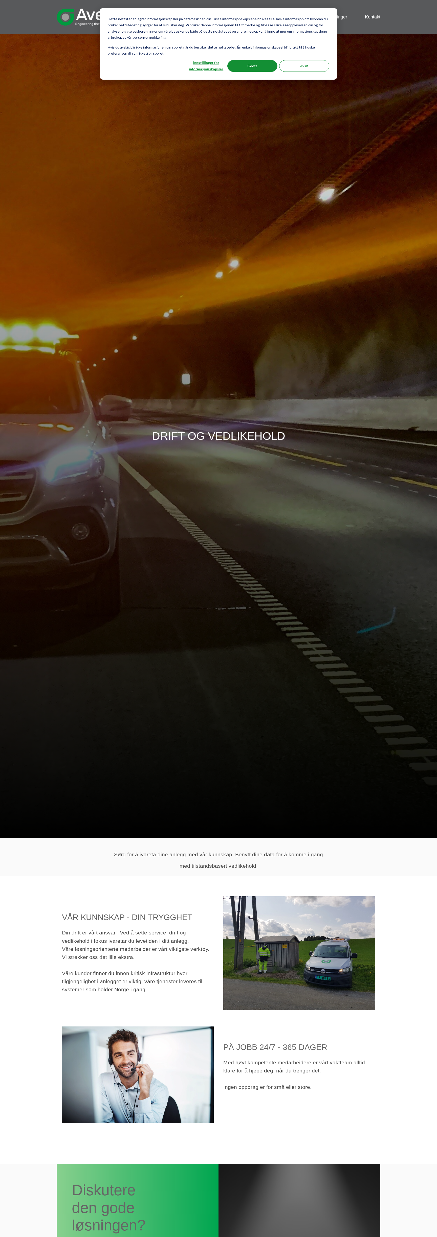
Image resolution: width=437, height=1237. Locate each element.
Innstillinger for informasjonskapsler (206, 65)
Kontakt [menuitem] (372, 16)
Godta (252, 66)
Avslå (304, 66)
